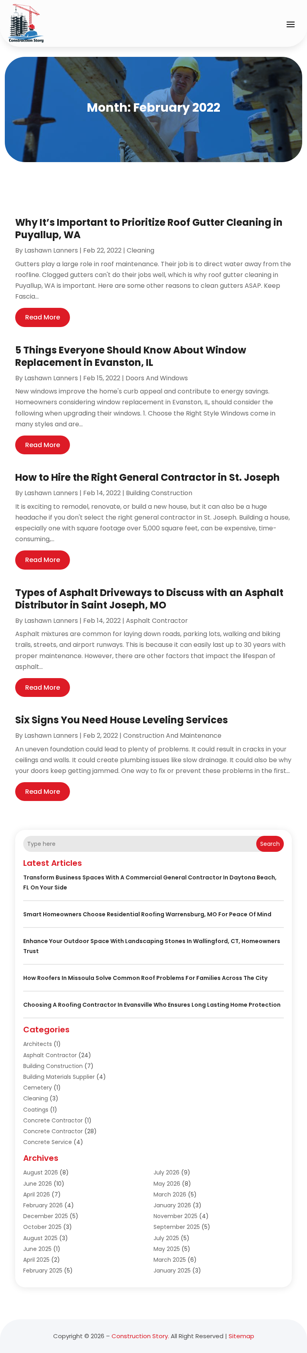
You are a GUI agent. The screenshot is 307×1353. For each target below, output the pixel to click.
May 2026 (167, 1184)
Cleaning (140, 250)
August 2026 (40, 1172)
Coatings (35, 1110)
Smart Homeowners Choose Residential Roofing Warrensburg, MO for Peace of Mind (147, 914)
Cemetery (37, 1088)
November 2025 (175, 1216)
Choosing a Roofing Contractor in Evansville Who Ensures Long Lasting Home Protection (152, 1005)
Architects (37, 1044)
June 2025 (37, 1249)
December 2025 (45, 1216)
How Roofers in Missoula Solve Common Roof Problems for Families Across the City (145, 978)
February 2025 (42, 1271)
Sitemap (241, 1336)
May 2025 (167, 1249)
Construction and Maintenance (172, 735)
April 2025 (36, 1260)
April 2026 (36, 1194)
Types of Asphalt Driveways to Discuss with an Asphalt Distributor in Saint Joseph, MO (149, 599)
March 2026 (170, 1194)
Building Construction (159, 493)
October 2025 (42, 1227)
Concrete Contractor (53, 1120)
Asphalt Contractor (157, 620)
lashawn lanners (51, 250)
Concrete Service (47, 1142)
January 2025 (172, 1271)
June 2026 (37, 1184)
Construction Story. (140, 1336)
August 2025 (40, 1238)
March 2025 (170, 1260)
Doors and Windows (157, 378)
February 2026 (43, 1205)
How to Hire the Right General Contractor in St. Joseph (147, 477)
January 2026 (172, 1205)
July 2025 (166, 1238)
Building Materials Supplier (59, 1077)
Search (270, 844)
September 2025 (177, 1227)
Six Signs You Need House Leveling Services (121, 720)
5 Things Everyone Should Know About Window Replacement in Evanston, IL (130, 356)
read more (42, 317)
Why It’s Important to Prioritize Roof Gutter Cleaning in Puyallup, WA (149, 228)
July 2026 (166, 1172)
